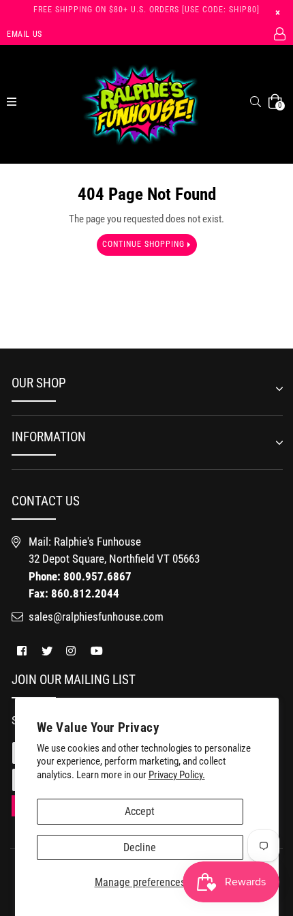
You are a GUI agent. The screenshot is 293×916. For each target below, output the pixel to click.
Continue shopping (144, 244)
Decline (139, 847)
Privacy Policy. (177, 775)
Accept (140, 811)
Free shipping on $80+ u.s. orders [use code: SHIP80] (146, 9)
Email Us (24, 34)
